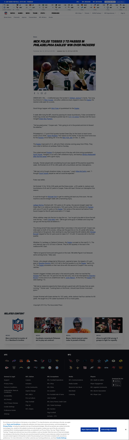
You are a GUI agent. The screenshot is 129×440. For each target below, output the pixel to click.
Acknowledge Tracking (108, 429)
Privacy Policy (7, 426)
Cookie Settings (61, 438)
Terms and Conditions (13, 424)
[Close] (126, 429)
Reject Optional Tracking (89, 429)
